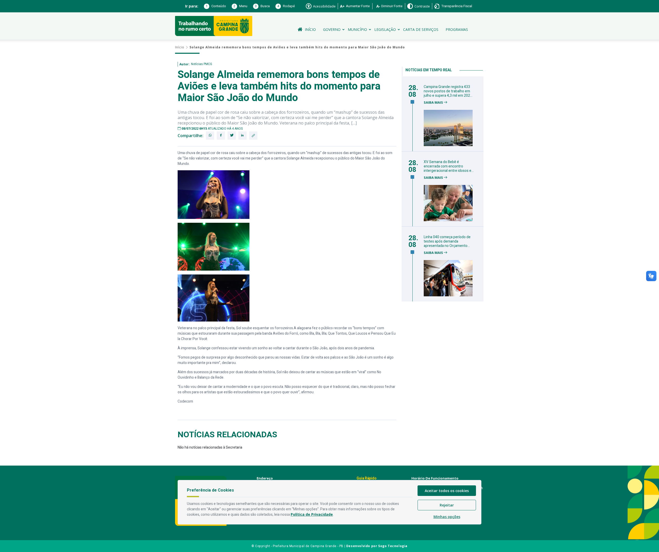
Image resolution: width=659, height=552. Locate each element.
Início (310, 29)
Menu (240, 6)
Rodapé (286, 6)
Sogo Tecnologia (392, 546)
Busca (262, 6)
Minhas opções (446, 516)
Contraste (422, 6)
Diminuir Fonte (391, 6)
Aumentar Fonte (358, 6)
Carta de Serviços (420, 29)
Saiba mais (434, 102)
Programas (457, 29)
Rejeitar (447, 505)
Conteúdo (216, 6)
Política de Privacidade (312, 514)
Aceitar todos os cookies (447, 490)
